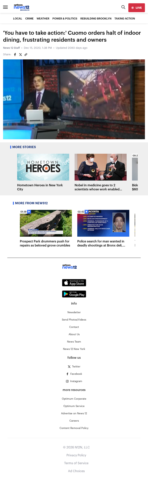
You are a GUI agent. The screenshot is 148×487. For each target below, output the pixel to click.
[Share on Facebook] (15, 54)
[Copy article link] (25, 54)
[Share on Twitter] (20, 54)
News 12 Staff (11, 48)
